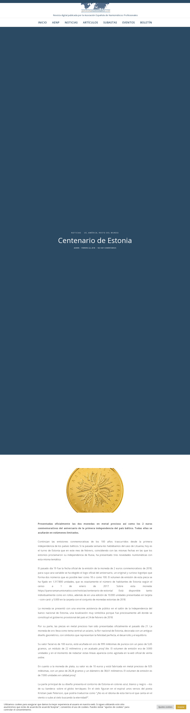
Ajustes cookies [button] (165, 707)
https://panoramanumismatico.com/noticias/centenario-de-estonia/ (75, 590)
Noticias (76, 233)
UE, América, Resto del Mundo (101, 233)
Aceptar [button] (181, 707)
